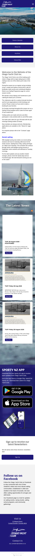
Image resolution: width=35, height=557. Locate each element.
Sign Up (17, 457)
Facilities (17, 53)
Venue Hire (17, 60)
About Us (17, 47)
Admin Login (18, 555)
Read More (9, 253)
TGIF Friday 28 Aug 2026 (13, 286)
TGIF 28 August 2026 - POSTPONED (12, 242)
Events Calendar (17, 40)
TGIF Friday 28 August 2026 (14, 329)
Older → (17, 346)
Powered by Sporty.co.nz (17, 553)
